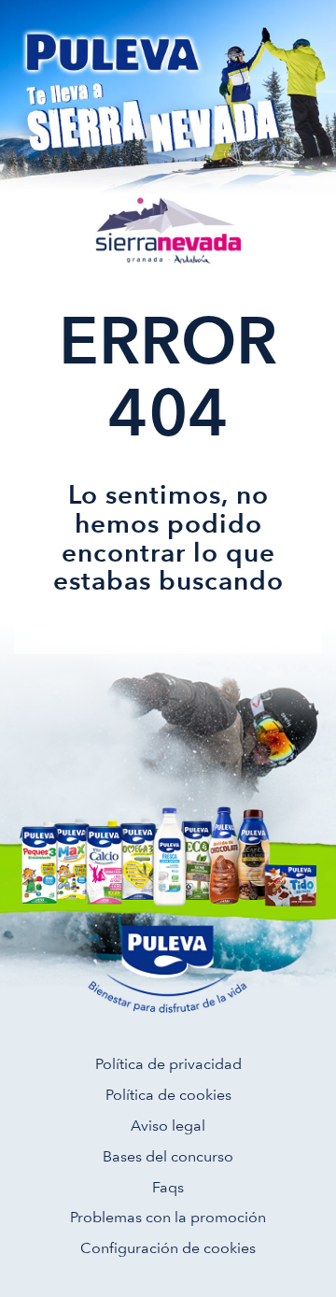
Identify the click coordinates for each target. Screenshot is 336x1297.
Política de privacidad (168, 1064)
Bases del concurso (168, 1156)
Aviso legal (168, 1125)
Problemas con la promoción (168, 1217)
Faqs (168, 1187)
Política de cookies (168, 1095)
